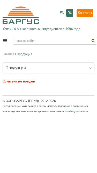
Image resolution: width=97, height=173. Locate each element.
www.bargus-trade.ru (76, 111)
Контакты (85, 13)
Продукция (24, 54)
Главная (8, 54)
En (62, 13)
